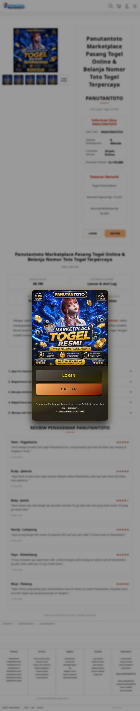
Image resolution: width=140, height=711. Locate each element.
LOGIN (68, 376)
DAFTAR (69, 389)
